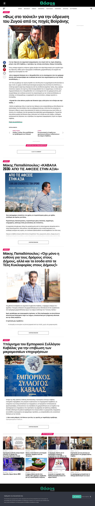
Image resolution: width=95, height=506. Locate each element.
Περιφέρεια (41, 8)
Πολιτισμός (49, 8)
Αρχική (20, 8)
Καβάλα (34, 8)
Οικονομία (58, 8)
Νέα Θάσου (27, 8)
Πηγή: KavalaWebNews (15, 122)
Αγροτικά (65, 8)
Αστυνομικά (73, 8)
